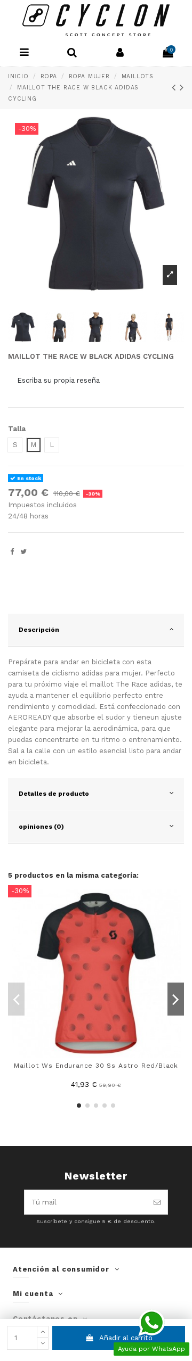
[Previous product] (176, 87)
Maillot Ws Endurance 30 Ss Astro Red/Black (96, 1065)
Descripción (39, 629)
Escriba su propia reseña (58, 380)
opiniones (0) (41, 826)
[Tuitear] (23, 552)
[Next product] (182, 87)
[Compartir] (12, 552)
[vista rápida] (176, 901)
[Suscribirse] (157, 1202)
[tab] (96, 630)
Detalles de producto (54, 793)
